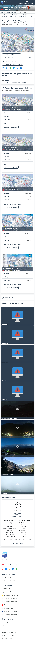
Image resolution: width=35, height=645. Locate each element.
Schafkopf (4, 455)
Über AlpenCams (6, 622)
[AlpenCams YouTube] (2, 569)
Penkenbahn (4, 324)
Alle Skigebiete (6, 588)
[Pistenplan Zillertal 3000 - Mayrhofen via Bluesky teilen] (17, 68)
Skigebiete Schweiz (10, 605)
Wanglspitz (4, 493)
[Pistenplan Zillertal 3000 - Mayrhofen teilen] (3, 68)
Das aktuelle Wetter (9, 497)
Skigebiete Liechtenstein (11, 611)
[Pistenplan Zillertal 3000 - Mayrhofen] (17, 39)
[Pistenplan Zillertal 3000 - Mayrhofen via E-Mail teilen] (6, 68)
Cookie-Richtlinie (7, 639)
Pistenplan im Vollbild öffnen (12, 54)
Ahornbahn (4, 380)
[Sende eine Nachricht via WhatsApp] (17, 569)
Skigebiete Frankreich (10, 601)
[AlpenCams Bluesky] (6, 569)
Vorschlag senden (9, 297)
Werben (4, 629)
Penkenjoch (4, 343)
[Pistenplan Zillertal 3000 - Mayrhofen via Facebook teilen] (21, 68)
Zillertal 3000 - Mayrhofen (12, 12)
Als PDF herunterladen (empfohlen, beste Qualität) (18, 58)
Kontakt (4, 626)
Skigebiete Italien (9, 608)
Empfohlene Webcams (8, 581)
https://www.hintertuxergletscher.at (15, 82)
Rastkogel (4, 399)
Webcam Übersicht (7, 577)
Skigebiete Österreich (10, 598)
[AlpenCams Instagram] (9, 569)
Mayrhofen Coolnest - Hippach (9, 418)
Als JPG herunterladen (11, 61)
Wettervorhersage (18, 543)
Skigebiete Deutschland (11, 595)
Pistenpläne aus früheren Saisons (13, 64)
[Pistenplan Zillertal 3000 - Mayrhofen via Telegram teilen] (14, 68)
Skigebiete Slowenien (10, 614)
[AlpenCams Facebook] (13, 569)
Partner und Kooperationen (9, 632)
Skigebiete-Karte (7, 592)
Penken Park (4, 362)
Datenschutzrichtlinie (8, 635)
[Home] (2, 12)
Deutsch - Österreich (10, 565)
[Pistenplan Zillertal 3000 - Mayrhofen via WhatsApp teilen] (10, 68)
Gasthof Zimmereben (7, 437)
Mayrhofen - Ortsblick (7, 474)
